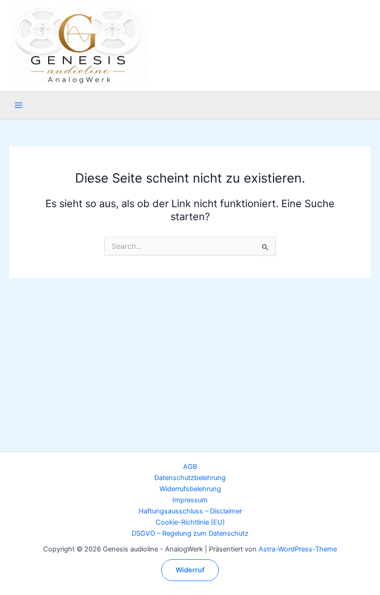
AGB (190, 466)
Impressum (190, 500)
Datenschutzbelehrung (190, 478)
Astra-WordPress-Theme (298, 549)
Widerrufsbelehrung (190, 489)
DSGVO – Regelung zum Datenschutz (190, 533)
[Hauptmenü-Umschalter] (18, 105)
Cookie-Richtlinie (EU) (190, 522)
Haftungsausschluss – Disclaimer (190, 511)
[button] (190, 570)
